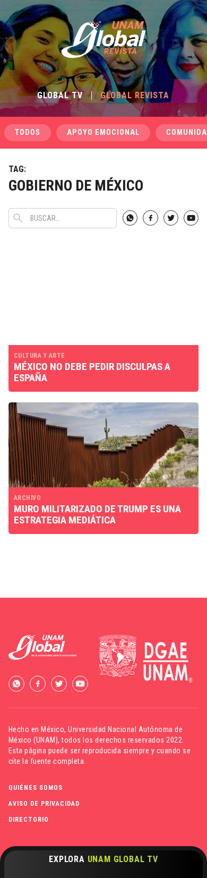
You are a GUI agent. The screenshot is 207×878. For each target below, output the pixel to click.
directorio (28, 819)
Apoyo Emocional (103, 132)
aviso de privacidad (44, 803)
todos (27, 132)
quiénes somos (35, 787)
